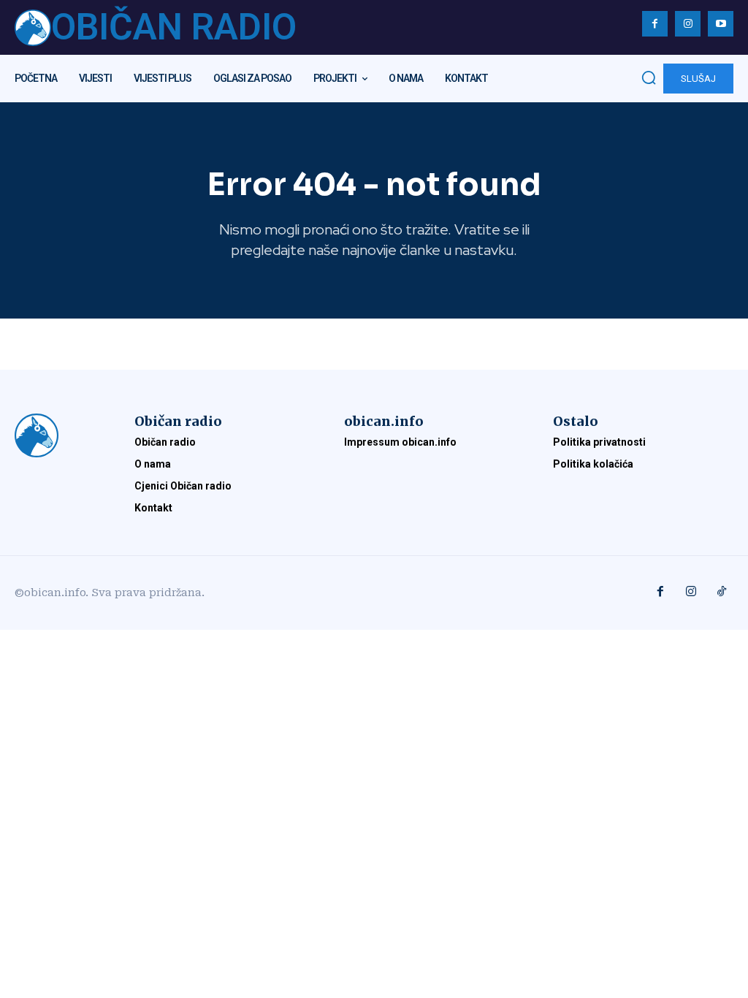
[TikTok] (721, 592)
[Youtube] (720, 24)
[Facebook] (655, 24)
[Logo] (60, 435)
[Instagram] (688, 24)
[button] (649, 77)
